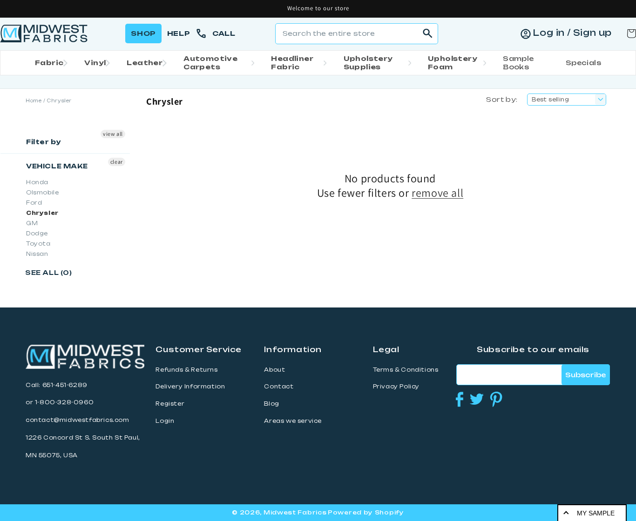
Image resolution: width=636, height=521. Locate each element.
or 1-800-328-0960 (60, 402)
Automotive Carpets (210, 62)
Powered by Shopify (366, 512)
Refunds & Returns (186, 370)
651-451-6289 (65, 385)
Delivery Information (190, 386)
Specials (583, 63)
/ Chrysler (57, 100)
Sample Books (518, 62)
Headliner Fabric (292, 62)
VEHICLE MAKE (57, 166)
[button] (48, 63)
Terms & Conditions (406, 370)
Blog (271, 404)
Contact (278, 386)
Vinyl (95, 63)
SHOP (143, 33)
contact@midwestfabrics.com (77, 420)
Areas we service (293, 421)
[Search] (428, 33)
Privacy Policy (396, 386)
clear (116, 161)
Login (165, 421)
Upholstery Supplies (368, 62)
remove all (437, 193)
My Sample (596, 513)
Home (33, 100)
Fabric (49, 63)
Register (170, 404)
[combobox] (356, 33)
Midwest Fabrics (295, 512)
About (274, 370)
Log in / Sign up (572, 32)
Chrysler (42, 213)
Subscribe (585, 375)
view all (113, 133)
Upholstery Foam (452, 62)
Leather (144, 63)
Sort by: (501, 99)
